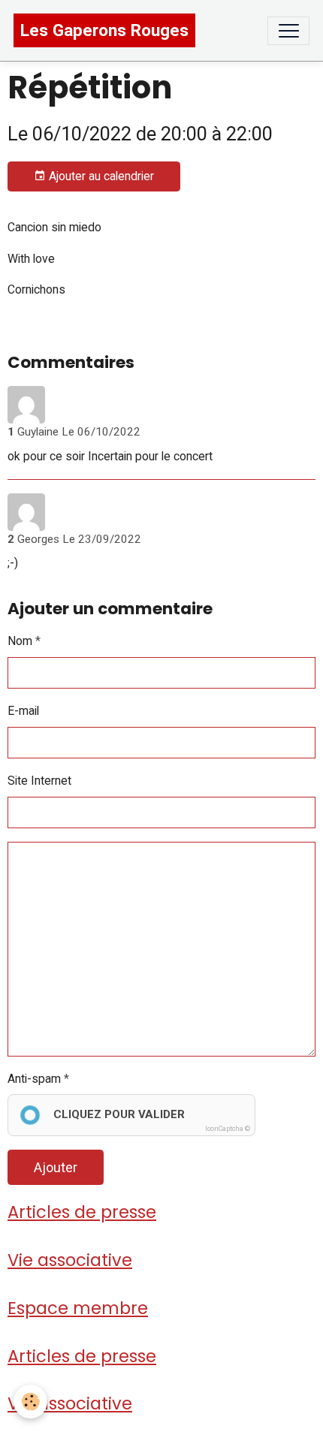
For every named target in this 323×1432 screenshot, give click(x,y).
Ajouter (55, 1167)
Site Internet (39, 780)
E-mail (23, 711)
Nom (20, 641)
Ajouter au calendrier (100, 176)
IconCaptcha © (227, 1128)
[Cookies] (30, 1401)
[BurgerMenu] (288, 31)
